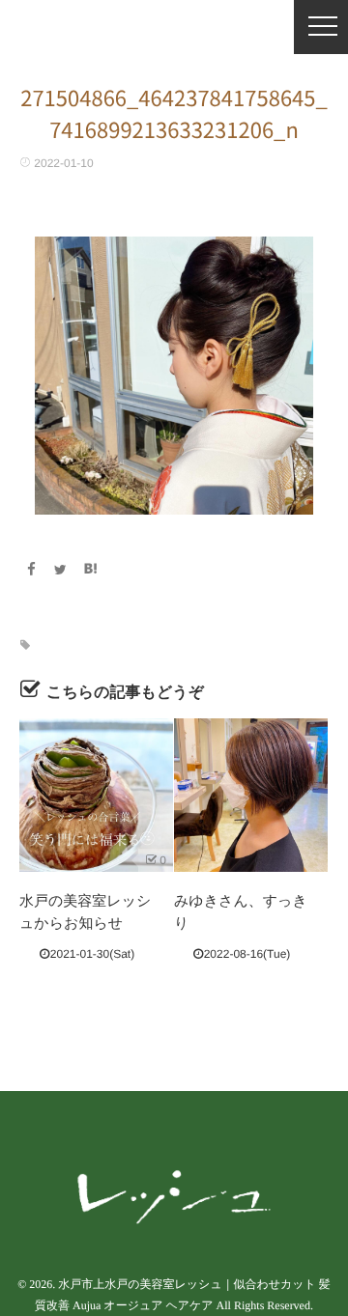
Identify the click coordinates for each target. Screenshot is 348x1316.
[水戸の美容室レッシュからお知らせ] (96, 795)
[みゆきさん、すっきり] (251, 795)
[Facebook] (31, 569)
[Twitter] (60, 569)
